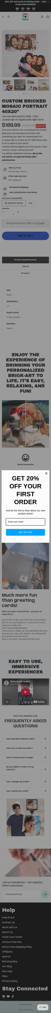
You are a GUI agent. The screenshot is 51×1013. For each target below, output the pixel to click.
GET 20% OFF (25, 532)
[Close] (46, 473)
